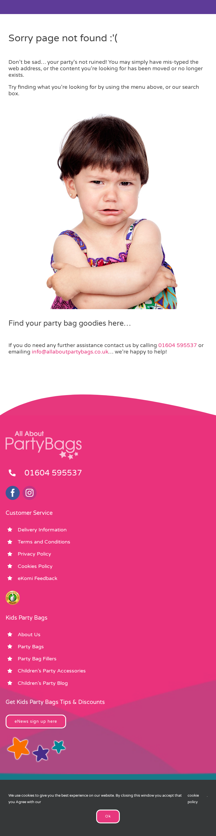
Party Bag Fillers (37, 659)
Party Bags (31, 647)
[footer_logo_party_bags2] (44, 433)
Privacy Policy (34, 554)
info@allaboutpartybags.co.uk (70, 352)
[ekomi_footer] (13, 593)
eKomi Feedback (37, 578)
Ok (108, 816)
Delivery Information (42, 530)
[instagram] (29, 493)
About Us (29, 634)
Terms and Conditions (44, 542)
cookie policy (193, 798)
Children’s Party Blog (43, 683)
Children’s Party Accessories (52, 671)
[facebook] (13, 493)
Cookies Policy (35, 566)
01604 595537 (177, 345)
